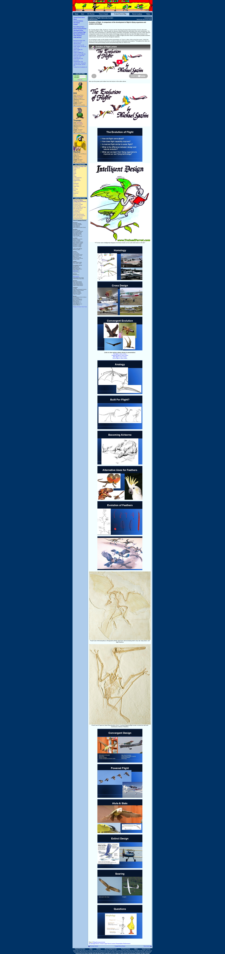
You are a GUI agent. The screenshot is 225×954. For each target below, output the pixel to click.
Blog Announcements (99, 942)
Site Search (76, 22)
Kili (89, 943)
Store (82, 14)
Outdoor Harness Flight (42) (79, 54)
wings (80, 951)
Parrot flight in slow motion (120, 358)
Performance (126, 943)
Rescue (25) (76, 60)
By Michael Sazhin (92, 19)
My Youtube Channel (79, 34)
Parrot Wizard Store (78, 27)
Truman (101, 943)
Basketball (76, 183)
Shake (74, 173)
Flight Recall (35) (77, 43)
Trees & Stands (103, 14)
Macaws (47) (76, 51)
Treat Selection (77, 203)
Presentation (119, 943)
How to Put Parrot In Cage (79, 207)
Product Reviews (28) (78, 58)
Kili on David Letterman (79, 215)
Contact (75, 24)
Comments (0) (147, 18)
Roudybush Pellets (77, 218)
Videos (148, 14)
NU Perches (90, 14)
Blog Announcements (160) (79, 40)
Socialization (76, 211)
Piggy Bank (76, 186)
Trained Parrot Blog (120, 14)
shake (144, 950)
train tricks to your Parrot (101, 951)
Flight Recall (76, 167)
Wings (74, 176)
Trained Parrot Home (79, 17)
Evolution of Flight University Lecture (100, 18)
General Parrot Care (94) (78, 45)
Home (76, 14)
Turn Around (76, 179)
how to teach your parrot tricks (124, 952)
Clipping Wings (77, 205)
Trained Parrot (76, 950)
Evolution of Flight (78, 204)
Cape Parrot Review (78, 217)
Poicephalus (80, 96)
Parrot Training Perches (79, 28)
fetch (78, 951)
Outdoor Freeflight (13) (78, 52)
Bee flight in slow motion (120, 356)
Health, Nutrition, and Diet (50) (79, 46)
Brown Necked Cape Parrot (128, 950)
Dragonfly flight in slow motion (120, 355)
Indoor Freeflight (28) (77, 49)
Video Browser (77, 37)
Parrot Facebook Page (79, 32)
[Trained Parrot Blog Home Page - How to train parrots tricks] (112, 10)
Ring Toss (75, 193)
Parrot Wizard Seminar (78, 214)
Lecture (113, 943)
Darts (74, 190)
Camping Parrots (77, 210)
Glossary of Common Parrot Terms (80, 306)
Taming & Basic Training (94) (79, 63)
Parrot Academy (137, 14)
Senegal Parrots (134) (78, 61)
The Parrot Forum (78, 30)
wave (147, 950)
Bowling (75, 189)
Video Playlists (77, 35)
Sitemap (98, 949)
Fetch (74, 172)
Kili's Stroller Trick (78, 208)
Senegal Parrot (95, 943)
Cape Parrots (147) (77, 42)
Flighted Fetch (76, 180)
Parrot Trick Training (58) (78, 55)
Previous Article (94, 946)
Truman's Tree (76, 212)
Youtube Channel (146, 949)
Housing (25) (76, 48)
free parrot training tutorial (145, 952)
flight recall (140, 950)
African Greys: (76, 276)
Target (74, 169)
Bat (74, 175)
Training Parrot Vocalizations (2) (80, 67)
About (75, 19)
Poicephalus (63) (77, 57)
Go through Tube (77, 177)
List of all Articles (78, 21)
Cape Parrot (79, 122)
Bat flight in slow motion (119, 354)
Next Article (147, 946)
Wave (74, 170)
